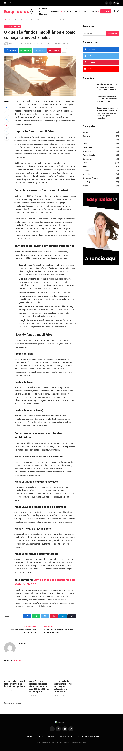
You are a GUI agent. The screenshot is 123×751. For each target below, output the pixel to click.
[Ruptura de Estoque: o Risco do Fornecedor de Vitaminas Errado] (89, 99)
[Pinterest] (6, 125)
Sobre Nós (13, 3)
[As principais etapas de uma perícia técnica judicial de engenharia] (15, 671)
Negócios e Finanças (43, 11)
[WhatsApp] (6, 113)
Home (17, 20)
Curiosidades (80, 11)
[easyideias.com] (19, 11)
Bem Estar (87, 136)
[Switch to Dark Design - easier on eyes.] (114, 11)
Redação (14, 43)
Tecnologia (55, 11)
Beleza (85, 132)
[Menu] (5, 3)
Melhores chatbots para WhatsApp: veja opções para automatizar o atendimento (63, 686)
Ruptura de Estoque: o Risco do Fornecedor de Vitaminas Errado (107, 98)
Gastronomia (87, 159)
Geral (85, 163)
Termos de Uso (66, 736)
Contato (105, 11)
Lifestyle (93, 11)
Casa (84, 140)
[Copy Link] (6, 138)
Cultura (67, 11)
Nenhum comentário (42, 43)
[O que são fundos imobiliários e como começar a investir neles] (40, 76)
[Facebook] (6, 107)
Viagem (85, 186)
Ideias (85, 167)
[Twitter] (6, 119)
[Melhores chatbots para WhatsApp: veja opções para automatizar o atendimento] (65, 671)
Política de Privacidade (87, 736)
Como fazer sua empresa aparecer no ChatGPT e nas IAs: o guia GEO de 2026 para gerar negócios (39, 686)
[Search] (118, 11)
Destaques (87, 151)
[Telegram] (6, 131)
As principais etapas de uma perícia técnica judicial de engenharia (15, 684)
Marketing (86, 174)
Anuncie (22, 3)
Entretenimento (89, 155)
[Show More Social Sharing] (64, 50)
